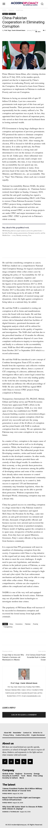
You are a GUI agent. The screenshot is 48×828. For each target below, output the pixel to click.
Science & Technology (10, 812)
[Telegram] (31, 35)
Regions (11, 10)
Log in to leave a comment (24, 715)
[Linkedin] (20, 35)
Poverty (35, 624)
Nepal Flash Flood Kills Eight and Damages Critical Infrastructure (21, 799)
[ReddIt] (26, 35)
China (11, 624)
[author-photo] (24, 679)
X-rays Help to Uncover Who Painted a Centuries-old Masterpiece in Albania (13, 657)
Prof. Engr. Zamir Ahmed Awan (14, 30)
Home (4, 10)
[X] (10, 35)
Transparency (7, 627)
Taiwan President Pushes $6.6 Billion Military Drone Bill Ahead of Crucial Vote (22, 790)
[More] (36, 35)
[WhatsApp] (15, 35)
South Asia (19, 10)
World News (7, 793)
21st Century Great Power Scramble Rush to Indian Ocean (36, 657)
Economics (19, 624)
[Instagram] (11, 761)
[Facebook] (4, 35)
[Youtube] (30, 761)
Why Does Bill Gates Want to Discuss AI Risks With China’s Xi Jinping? (22, 808)
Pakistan (28, 624)
